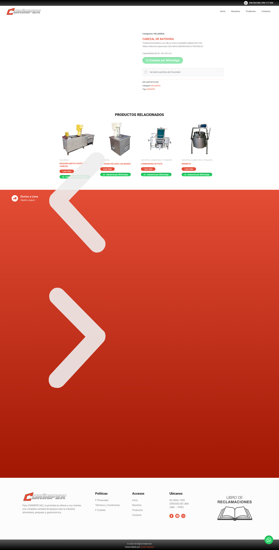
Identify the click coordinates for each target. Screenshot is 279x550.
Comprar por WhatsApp (164, 60)
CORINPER (150, 89)
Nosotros (235, 11)
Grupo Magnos (147, 547)
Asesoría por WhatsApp (158, 174)
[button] (162, 60)
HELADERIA (159, 34)
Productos (251, 11)
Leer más (148, 169)
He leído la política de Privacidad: (165, 72)
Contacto (266, 11)
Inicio (222, 11)
